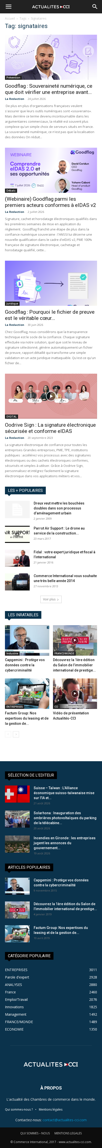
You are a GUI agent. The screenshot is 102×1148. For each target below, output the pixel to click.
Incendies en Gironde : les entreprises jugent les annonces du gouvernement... (65, 843)
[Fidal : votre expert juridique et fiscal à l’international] (17, 558)
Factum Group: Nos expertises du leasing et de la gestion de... (27, 718)
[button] (8, 6)
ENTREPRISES (14, 706)
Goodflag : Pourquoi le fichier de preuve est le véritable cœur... (50, 315)
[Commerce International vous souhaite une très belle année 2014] (17, 581)
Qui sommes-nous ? (19, 1109)
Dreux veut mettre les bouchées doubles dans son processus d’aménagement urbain (59, 508)
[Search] (95, 6)
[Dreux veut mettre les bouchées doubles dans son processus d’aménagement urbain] (17, 509)
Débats (11, 190)
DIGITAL (11, 416)
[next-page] (16, 734)
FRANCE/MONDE (64, 653)
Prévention (13, 77)
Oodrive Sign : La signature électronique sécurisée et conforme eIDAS (50, 428)
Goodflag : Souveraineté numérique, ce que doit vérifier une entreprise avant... (48, 89)
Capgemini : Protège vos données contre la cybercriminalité (25, 665)
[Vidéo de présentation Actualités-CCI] (75, 693)
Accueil (10, 18)
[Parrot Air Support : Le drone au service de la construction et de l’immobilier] (17, 534)
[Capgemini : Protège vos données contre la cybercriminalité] (27, 640)
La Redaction (14, 99)
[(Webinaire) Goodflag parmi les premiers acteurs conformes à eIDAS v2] (51, 170)
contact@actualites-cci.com (65, 1120)
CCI (56, 706)
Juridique (12, 303)
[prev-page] (8, 734)
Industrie (12, 653)
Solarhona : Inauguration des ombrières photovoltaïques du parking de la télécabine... (65, 818)
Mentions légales (50, 1109)
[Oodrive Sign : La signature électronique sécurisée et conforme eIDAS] (51, 396)
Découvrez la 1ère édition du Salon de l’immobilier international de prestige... (74, 665)
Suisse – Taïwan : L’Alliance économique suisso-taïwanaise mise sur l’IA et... (64, 793)
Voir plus (49, 599)
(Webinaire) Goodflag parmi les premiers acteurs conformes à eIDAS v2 (50, 202)
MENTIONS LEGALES (68, 1133)
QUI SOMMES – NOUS (35, 1133)
